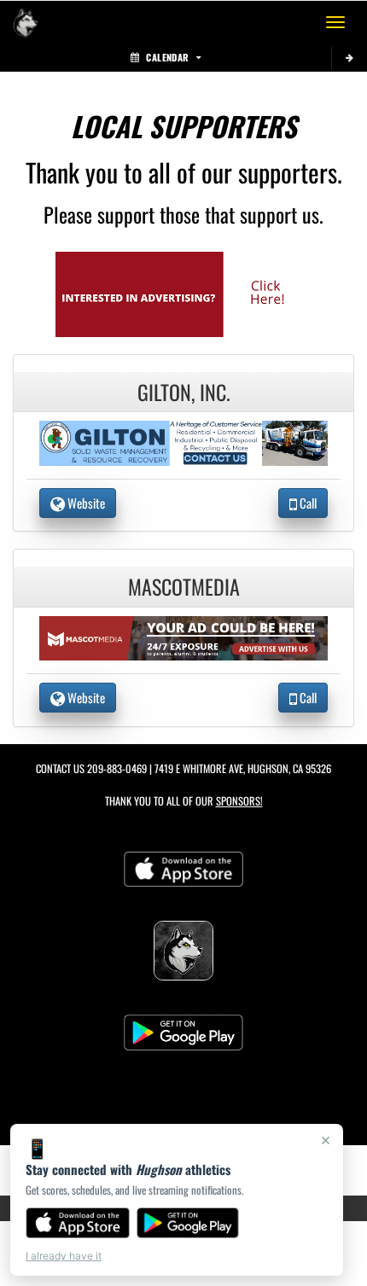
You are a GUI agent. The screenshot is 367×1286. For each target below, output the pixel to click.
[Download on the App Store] (78, 1222)
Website (85, 502)
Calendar (167, 57)
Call (307, 502)
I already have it (64, 1255)
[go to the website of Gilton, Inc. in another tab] (183, 441)
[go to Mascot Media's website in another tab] (183, 292)
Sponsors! (239, 801)
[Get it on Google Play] (188, 1222)
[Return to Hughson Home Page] (25, 22)
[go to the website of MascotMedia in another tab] (183, 636)
